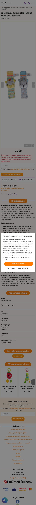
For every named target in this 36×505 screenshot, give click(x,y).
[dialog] (18, 252)
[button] (18, 268)
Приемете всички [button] (18, 264)
